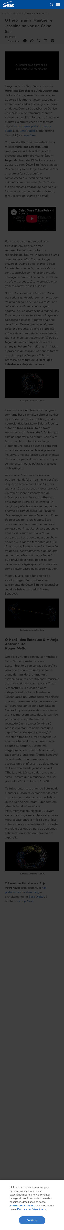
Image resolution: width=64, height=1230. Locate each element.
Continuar (32, 1220)
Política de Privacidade (31, 1209)
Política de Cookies (22, 1205)
